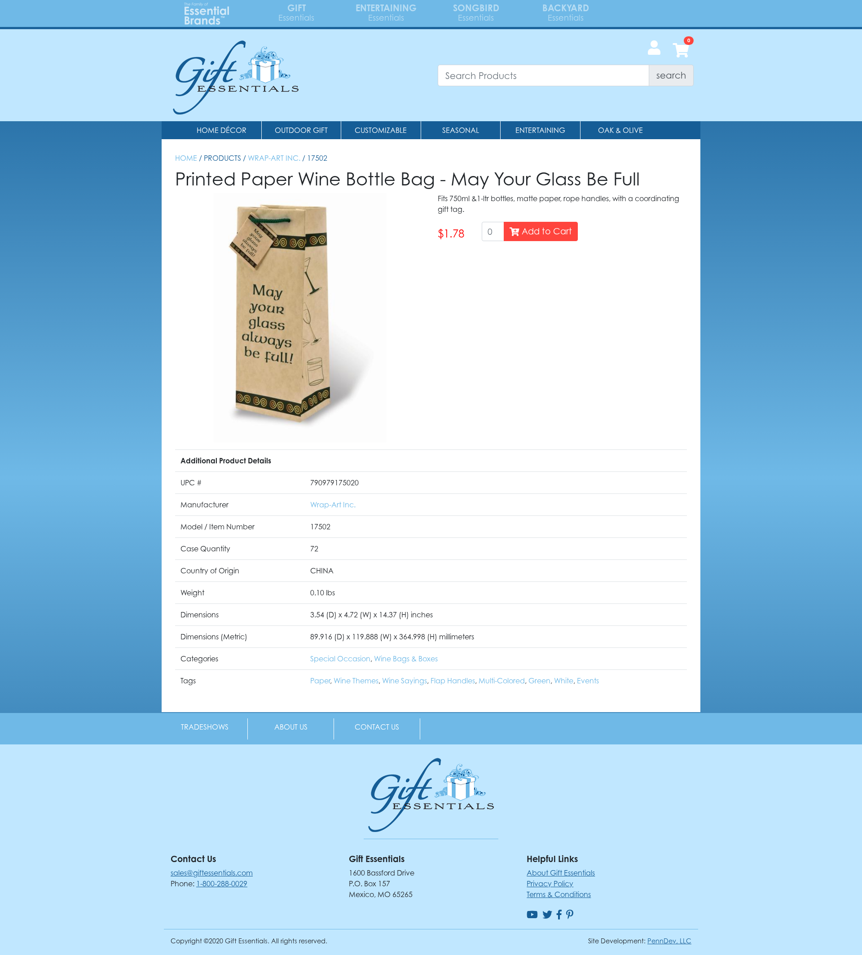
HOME (186, 158)
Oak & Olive (620, 130)
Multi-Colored (502, 680)
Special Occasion (340, 658)
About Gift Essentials (561, 872)
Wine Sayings (404, 680)
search (671, 75)
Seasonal (460, 130)
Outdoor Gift (301, 130)
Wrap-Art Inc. (274, 158)
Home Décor (221, 130)
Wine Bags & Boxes (406, 658)
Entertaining (540, 130)
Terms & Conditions (559, 894)
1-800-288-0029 (221, 883)
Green (539, 680)
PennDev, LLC (669, 941)
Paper (320, 680)
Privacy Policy (550, 883)
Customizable (381, 130)
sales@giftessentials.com (212, 872)
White (563, 680)
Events (588, 680)
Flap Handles (453, 680)
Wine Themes (356, 680)
